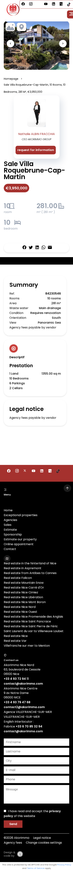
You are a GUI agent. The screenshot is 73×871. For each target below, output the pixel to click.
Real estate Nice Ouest (20, 612)
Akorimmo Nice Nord (19, 665)
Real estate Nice (16, 636)
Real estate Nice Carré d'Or (24, 587)
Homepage (11, 79)
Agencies (10, 520)
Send (13, 824)
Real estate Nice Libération (23, 597)
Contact (10, 549)
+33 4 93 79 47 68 (17, 702)
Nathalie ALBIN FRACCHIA (36, 134)
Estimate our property (20, 539)
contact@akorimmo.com (23, 683)
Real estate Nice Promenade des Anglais (33, 616)
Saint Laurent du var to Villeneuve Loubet (33, 631)
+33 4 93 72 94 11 (16, 679)
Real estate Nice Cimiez (21, 592)
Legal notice (42, 838)
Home (8, 510)
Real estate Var (15, 641)
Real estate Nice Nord (20, 607)
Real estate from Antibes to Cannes (30, 573)
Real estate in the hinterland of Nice (30, 563)
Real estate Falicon (18, 578)
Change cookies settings (44, 842)
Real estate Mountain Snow (24, 583)
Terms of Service (35, 868)
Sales (7, 525)
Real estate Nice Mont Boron (25, 602)
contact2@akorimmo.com (24, 707)
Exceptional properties (20, 515)
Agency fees (13, 842)
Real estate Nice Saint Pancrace (27, 621)
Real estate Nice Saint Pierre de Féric (31, 626)
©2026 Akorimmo (16, 838)
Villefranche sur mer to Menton (27, 645)
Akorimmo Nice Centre (20, 688)
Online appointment (19, 544)
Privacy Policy (64, 864)
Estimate (10, 529)
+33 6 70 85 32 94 (29, 726)
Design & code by (9, 854)
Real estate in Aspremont (22, 568)
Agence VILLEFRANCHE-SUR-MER (28, 712)
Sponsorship (13, 534)
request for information (35, 150)
